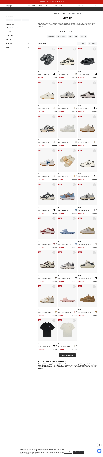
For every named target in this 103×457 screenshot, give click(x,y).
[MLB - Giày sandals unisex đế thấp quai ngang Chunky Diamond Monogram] (87, 58)
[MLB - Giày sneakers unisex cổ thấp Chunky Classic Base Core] (47, 261)
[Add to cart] (53, 48)
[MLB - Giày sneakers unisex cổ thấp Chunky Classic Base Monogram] (87, 261)
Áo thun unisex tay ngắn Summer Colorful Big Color (52, 346)
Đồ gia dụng (57, 5)
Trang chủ (57, 14)
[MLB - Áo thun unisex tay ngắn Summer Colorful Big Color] (47, 329)
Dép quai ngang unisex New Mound (68, 176)
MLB (10, 31)
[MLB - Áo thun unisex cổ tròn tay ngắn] (67, 329)
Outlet (63, 14)
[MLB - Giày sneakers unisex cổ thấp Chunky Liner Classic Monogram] (87, 92)
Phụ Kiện (83, 36)
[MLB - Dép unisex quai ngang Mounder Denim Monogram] (67, 227)
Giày (70, 36)
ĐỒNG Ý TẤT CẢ (78, 452)
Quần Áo (51, 36)
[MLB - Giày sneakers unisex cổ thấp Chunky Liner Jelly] (67, 126)
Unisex (25, 20)
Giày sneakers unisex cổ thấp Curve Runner (50, 142)
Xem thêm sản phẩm (67, 355)
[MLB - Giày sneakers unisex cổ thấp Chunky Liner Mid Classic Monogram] (67, 58)
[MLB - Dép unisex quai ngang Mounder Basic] (67, 295)
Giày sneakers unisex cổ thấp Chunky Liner (50, 108)
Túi (76, 36)
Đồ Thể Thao (61, 36)
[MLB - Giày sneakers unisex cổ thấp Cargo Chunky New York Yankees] (67, 92)
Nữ (29, 5)
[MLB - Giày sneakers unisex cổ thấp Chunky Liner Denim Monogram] (67, 194)
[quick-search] (99, 445)
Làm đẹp (47, 5)
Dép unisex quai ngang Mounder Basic (69, 312)
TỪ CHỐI (68, 452)
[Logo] (9, 5)
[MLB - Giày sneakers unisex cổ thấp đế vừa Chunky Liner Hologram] (67, 261)
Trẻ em (40, 5)
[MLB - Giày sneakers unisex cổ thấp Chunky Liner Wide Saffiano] (87, 227)
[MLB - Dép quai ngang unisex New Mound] (67, 160)
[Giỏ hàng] (96, 5)
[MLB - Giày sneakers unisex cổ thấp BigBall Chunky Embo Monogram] (87, 126)
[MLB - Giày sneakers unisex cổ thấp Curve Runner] (47, 126)
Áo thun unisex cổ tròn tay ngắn (67, 346)
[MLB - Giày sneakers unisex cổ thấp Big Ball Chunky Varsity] (47, 160)
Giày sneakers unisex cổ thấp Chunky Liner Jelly (71, 142)
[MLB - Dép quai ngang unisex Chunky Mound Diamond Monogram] (47, 58)
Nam (33, 5)
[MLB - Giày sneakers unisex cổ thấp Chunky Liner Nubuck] (87, 295)
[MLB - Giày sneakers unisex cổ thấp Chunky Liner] (47, 92)
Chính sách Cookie (55, 452)
